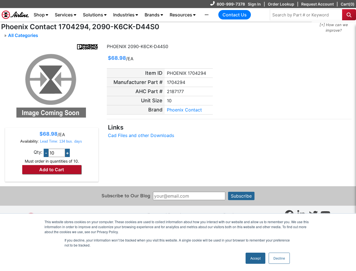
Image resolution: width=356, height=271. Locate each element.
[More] (207, 14)
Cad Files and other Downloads (141, 135)
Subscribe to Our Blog (126, 196)
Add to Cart (51, 169)
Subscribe (241, 196)
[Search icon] (349, 14)
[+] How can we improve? (334, 28)
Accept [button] (255, 258)
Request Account (317, 4)
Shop (39, 15)
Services (64, 15)
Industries (124, 15)
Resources (181, 15)
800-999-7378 (231, 4)
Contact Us (234, 15)
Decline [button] (279, 258)
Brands (152, 15)
